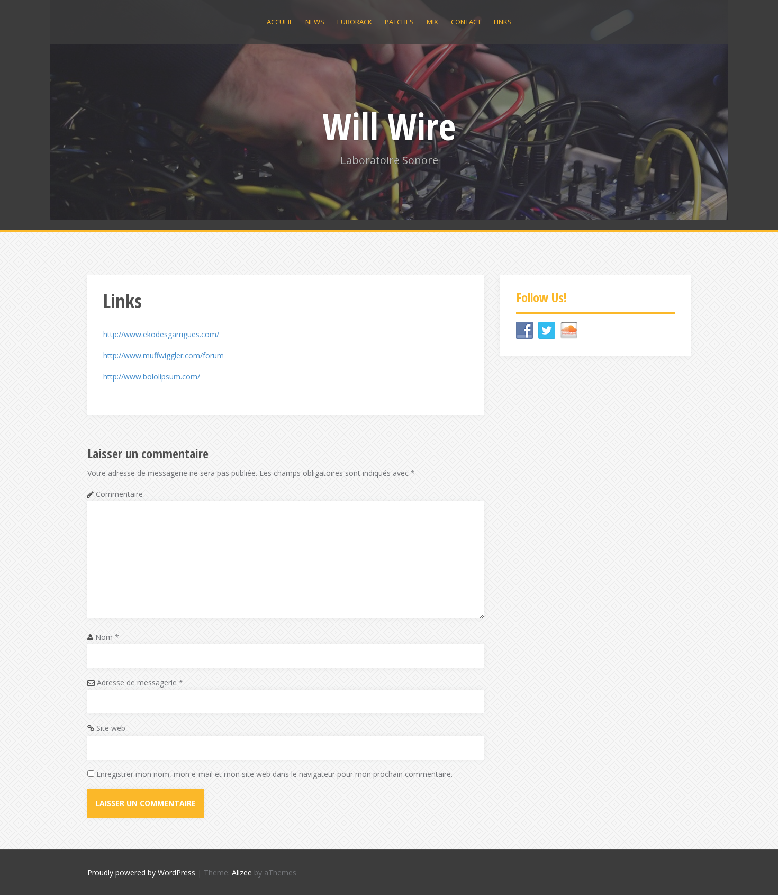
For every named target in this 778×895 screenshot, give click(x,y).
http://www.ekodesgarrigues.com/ (161, 334)
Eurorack (354, 21)
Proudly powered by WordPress (141, 872)
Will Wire (389, 126)
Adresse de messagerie (140, 682)
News (314, 21)
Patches (399, 21)
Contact (466, 21)
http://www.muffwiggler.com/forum (163, 355)
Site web (110, 728)
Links (503, 21)
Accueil (280, 21)
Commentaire (119, 494)
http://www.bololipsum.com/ (151, 377)
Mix (432, 21)
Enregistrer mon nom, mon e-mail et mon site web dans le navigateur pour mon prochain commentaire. (274, 774)
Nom (107, 637)
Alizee (242, 872)
